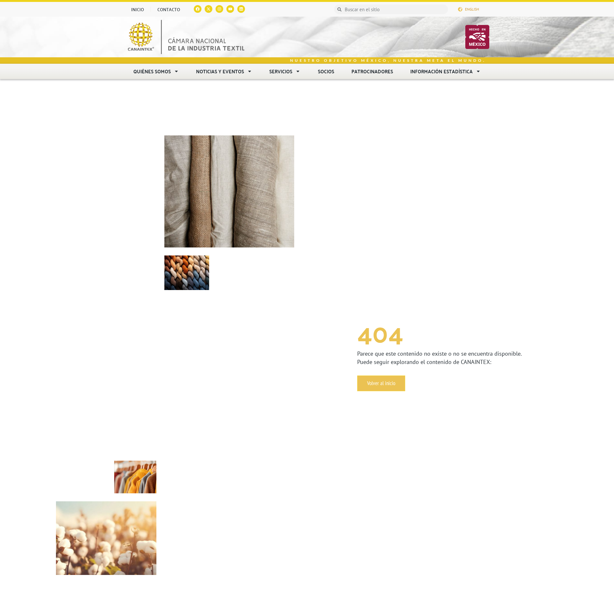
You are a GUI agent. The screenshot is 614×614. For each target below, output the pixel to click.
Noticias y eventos (220, 71)
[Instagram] (219, 9)
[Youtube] (230, 9)
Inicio (137, 9)
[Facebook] (197, 9)
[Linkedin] (241, 9)
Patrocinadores (372, 71)
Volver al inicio (381, 383)
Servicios (280, 71)
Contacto (168, 9)
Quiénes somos (152, 71)
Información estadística (441, 71)
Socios (326, 71)
